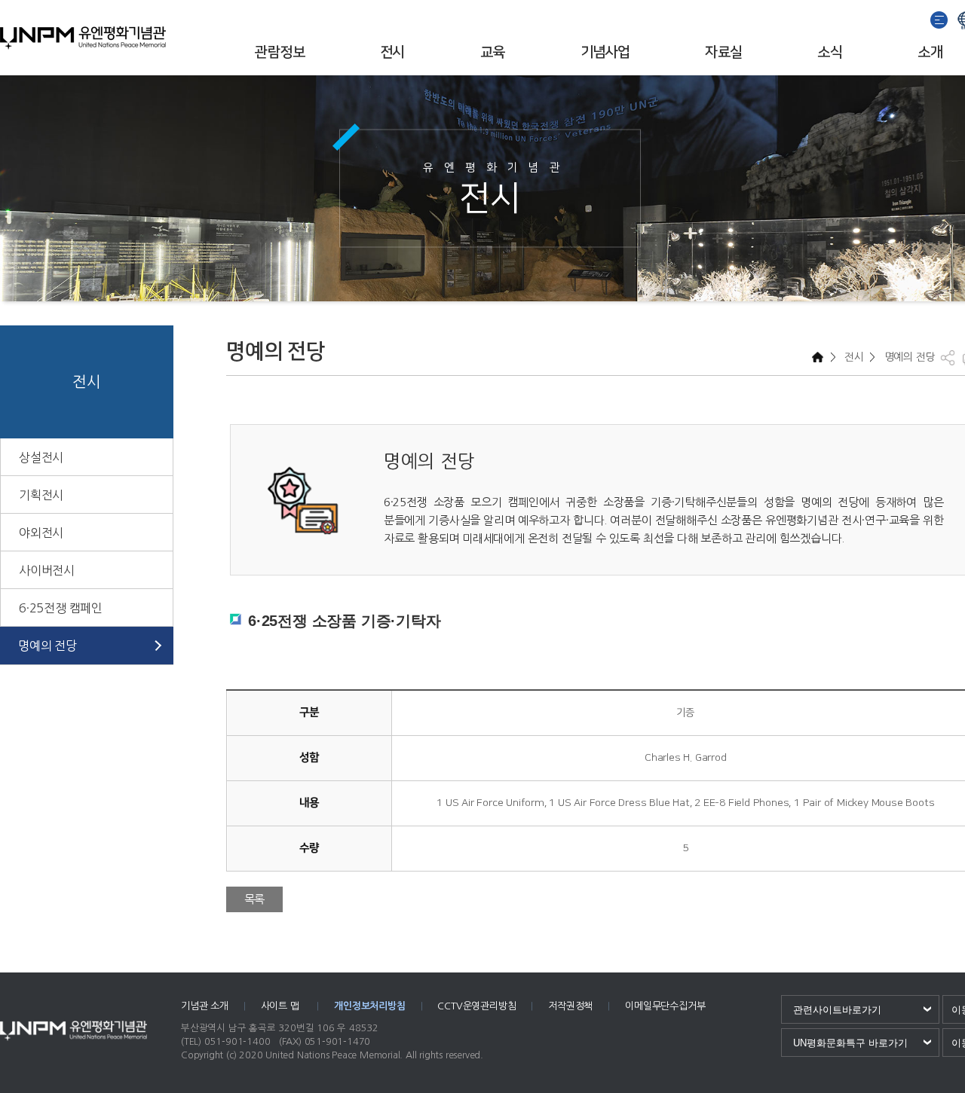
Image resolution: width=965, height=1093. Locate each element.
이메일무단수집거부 (665, 1006)
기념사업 (605, 52)
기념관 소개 (204, 1006)
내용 (309, 802)
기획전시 (41, 495)
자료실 (723, 52)
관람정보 (280, 52)
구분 (309, 712)
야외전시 (41, 533)
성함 (309, 757)
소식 (829, 52)
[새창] (939, 18)
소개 (930, 52)
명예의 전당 (47, 646)
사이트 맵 (281, 1006)
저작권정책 (570, 1006)
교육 (492, 52)
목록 (254, 899)
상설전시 (41, 457)
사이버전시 (47, 570)
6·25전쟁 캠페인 (61, 608)
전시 (392, 52)
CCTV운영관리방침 (476, 1006)
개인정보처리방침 (369, 1006)
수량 (309, 847)
